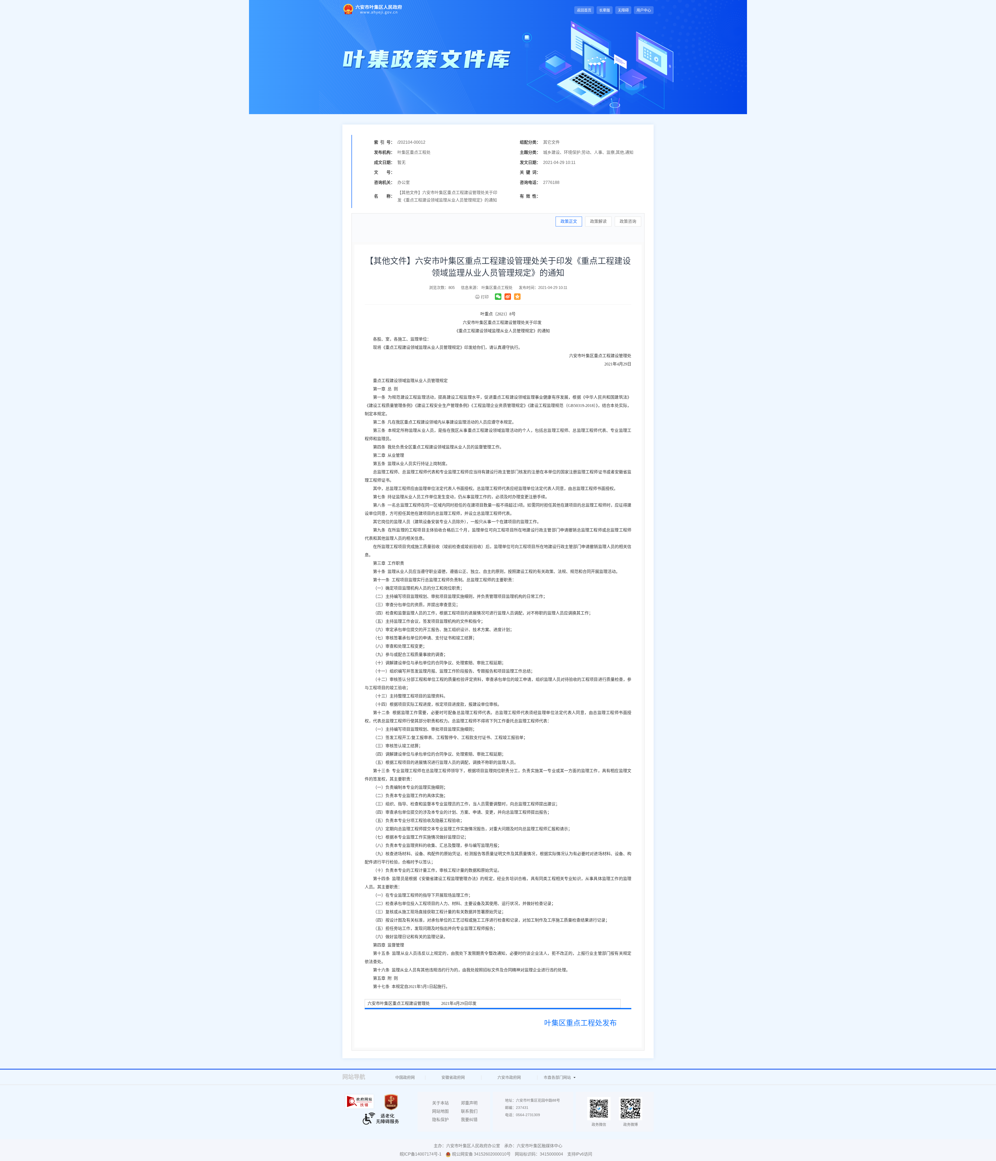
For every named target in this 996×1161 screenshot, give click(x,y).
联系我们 (469, 1111)
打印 (485, 297)
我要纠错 (469, 1119)
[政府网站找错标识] (360, 1101)
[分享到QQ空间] (517, 296)
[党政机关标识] (392, 1102)
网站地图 (440, 1111)
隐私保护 (440, 1119)
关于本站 (440, 1103)
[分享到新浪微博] (507, 296)
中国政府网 (405, 1077)
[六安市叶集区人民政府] (372, 9)
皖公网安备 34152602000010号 (481, 1154)
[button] (605, 10)
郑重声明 (469, 1103)
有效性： (530, 196)
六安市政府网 (509, 1077)
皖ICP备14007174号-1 (420, 1154)
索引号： (384, 142)
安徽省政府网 (453, 1077)
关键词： (530, 172)
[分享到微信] (498, 296)
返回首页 (584, 10)
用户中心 (644, 10)
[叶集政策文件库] (426, 59)
